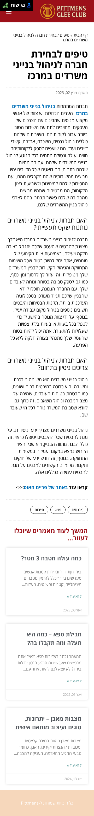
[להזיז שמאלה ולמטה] (4, 6)
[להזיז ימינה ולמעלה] (6, 4)
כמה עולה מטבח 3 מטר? (51, 558)
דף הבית (81, 35)
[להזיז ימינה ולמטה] (6, 6)
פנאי (58, 509)
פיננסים (78, 509)
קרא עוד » (74, 596)
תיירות (39, 509)
